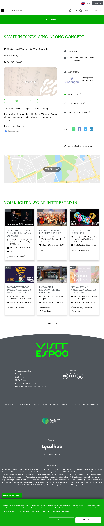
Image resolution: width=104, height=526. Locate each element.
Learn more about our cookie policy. (56, 511)
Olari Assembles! (78, 480)
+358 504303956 (14, 62)
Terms (65, 405)
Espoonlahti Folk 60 (60, 480)
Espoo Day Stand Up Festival (48, 472)
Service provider (91, 405)
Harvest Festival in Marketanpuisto (60, 469)
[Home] (14, 10)
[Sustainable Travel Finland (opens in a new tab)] (52, 427)
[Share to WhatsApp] (74, 129)
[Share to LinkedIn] (91, 129)
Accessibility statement (46, 405)
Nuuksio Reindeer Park (46, 474)
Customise (61, 520)
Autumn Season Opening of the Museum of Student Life (46, 477)
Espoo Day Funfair (9, 469)
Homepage (73, 95)
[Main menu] (2, 10)
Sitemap (76, 405)
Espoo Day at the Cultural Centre (32, 469)
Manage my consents (13, 495)
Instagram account (77, 112)
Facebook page (74, 103)
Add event (98, 3)
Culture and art (10, 101)
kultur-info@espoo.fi (16, 55)
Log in (98, 11)
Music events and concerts (28, 101)
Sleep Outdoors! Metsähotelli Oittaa (18, 482)
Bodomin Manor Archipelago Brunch (82, 482)
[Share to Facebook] (80, 129)
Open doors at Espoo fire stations (70, 474)
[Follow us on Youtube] (65, 376)
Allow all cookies (88, 520)
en (88, 2)
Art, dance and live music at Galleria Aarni (50, 482)
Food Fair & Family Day (24, 472)
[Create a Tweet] (85, 129)
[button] (81, 146)
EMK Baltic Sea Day (70, 472)
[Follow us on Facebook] (72, 376)
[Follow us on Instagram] (80, 376)
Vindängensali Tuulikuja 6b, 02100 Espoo (26, 49)
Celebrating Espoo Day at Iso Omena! (84, 477)
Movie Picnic (52, 485)
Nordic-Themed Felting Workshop (72, 485)
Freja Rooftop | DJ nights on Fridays (15, 480)
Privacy (9, 405)
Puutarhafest (29, 474)
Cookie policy (23, 405)
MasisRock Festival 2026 (41, 480)
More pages (53, 323)
